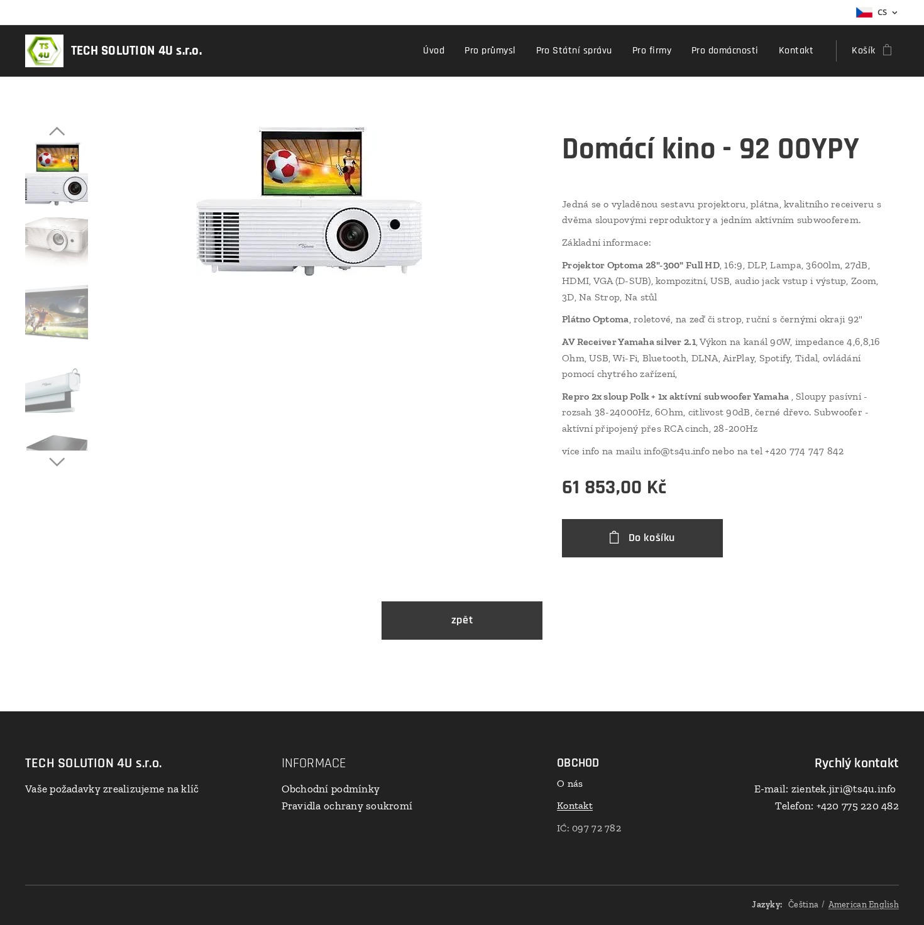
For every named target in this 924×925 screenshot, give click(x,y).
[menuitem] (437, 51)
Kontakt (575, 805)
